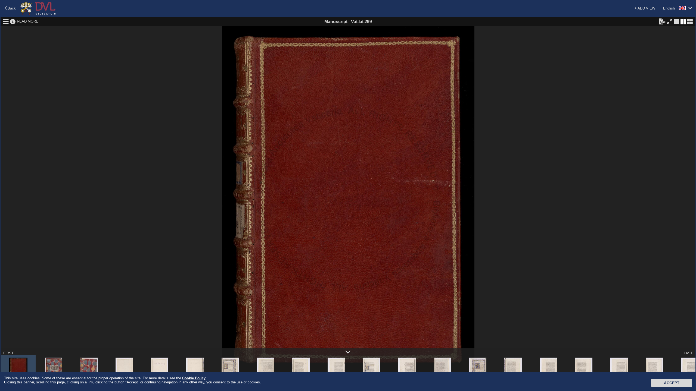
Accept (671, 383)
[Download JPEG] (662, 21)
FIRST (8, 353)
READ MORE (27, 21)
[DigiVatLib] (38, 14)
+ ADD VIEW (645, 8)
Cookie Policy (194, 378)
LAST (688, 353)
